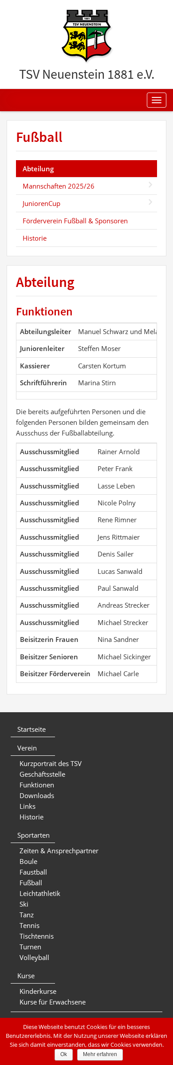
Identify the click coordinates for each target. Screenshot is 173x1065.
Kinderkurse (38, 991)
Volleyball (34, 957)
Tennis (29, 925)
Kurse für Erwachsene (53, 1001)
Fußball (39, 137)
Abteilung (38, 168)
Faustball (33, 871)
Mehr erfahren (100, 1054)
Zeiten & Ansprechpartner (59, 850)
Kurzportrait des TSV (51, 763)
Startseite (31, 729)
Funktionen (37, 784)
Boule (28, 861)
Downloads (37, 795)
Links (27, 806)
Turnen (30, 946)
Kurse (26, 975)
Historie (35, 238)
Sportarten (33, 835)
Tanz (27, 914)
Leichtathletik (40, 893)
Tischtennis (37, 936)
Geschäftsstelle (42, 774)
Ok (63, 1054)
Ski (24, 904)
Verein (27, 747)
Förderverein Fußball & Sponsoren (75, 220)
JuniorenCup (41, 203)
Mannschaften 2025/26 (58, 186)
